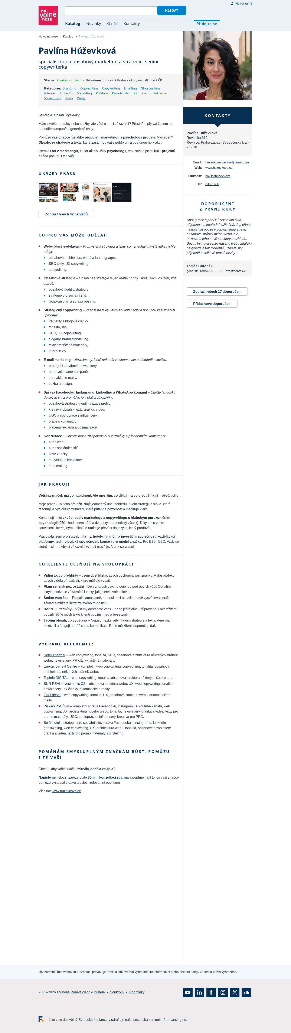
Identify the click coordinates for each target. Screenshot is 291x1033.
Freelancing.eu (44, 1019)
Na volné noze (48, 36)
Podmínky (136, 992)
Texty (69, 98)
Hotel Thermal (54, 655)
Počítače (102, 93)
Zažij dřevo (52, 695)
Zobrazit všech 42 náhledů (66, 214)
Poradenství (121, 93)
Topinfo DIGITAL (56, 678)
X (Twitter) (234, 992)
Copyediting (89, 88)
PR (135, 93)
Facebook (211, 992)
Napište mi (47, 777)
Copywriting (111, 88)
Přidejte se (206, 23)
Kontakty (132, 23)
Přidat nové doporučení (212, 304)
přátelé (99, 992)
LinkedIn (66, 93)
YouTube (188, 992)
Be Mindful (52, 722)
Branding (69, 88)
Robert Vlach (80, 992)
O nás (112, 23)
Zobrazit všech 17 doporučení (217, 291)
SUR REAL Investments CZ (64, 683)
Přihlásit (243, 4)
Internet (50, 93)
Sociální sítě (52, 98)
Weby (81, 98)
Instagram (223, 992)
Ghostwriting (150, 88)
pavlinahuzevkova (217, 176)
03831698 (212, 184)
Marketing (84, 93)
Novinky (93, 23)
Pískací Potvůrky (56, 706)
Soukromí (117, 992)
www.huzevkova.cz (66, 791)
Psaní (145, 93)
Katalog (72, 23)
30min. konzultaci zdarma (108, 777)
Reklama (159, 93)
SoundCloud (246, 992)
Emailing (130, 88)
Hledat (171, 10)
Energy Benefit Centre (60, 666)
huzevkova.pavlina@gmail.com (227, 162)
